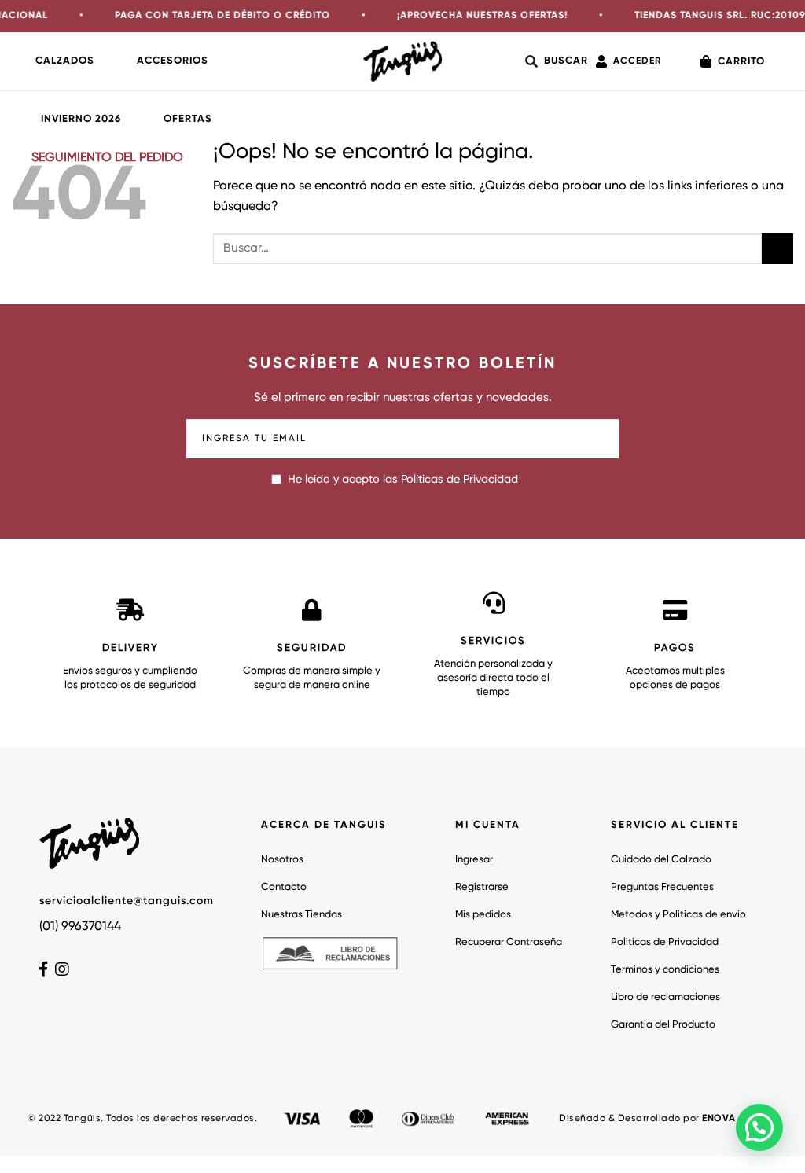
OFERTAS (188, 119)
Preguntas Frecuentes (662, 887)
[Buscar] (556, 61)
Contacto (284, 887)
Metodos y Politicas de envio (678, 915)
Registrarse (482, 887)
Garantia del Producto (663, 1025)
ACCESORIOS (172, 61)
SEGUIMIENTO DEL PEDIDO (107, 158)
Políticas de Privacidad (459, 479)
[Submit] (777, 248)
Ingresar (474, 860)
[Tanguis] (402, 61)
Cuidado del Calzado (661, 860)
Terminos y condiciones (665, 970)
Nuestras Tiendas (301, 915)
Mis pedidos (483, 915)
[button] (759, 1127)
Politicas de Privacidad (665, 942)
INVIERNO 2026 (81, 119)
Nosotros (282, 860)
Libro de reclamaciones (665, 997)
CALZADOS (64, 61)
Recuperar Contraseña (508, 942)
